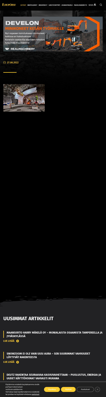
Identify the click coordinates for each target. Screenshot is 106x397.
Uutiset (23, 5)
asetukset (35, 394)
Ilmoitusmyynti (54, 5)
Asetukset (85, 389)
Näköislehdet (32, 5)
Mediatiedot (43, 5)
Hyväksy (52, 389)
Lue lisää (9, 341)
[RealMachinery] (53, 36)
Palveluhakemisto (80, 5)
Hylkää (68, 389)
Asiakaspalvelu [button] (67, 5)
